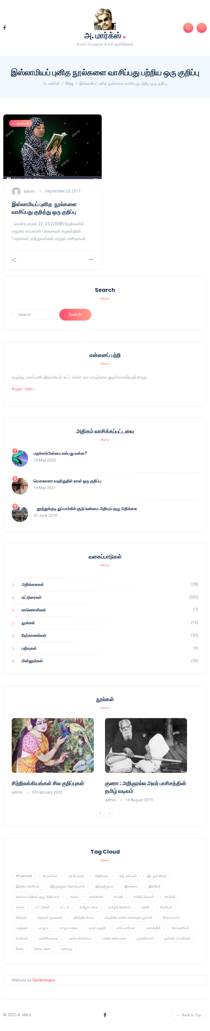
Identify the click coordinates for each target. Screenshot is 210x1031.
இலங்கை (131, 886)
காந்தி (118, 897)
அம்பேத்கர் (76, 876)
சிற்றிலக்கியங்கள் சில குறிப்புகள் (48, 783)
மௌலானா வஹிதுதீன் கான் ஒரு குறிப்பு (67, 481)
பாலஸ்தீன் (153, 928)
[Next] (110, 813)
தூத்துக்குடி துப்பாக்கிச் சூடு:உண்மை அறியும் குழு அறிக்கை (85, 508)
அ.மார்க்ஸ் (50, 876)
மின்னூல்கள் (32, 660)
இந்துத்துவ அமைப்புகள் (67, 886)
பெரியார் (22, 938)
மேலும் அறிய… (24, 388)
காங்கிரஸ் (96, 897)
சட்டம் (64, 907)
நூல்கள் (28, 622)
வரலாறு (66, 949)
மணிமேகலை (48, 938)
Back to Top (191, 1015)
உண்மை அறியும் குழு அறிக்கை (37, 897)
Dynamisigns (44, 980)
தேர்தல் (21, 917)
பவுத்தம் (22, 928)
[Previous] (100, 813)
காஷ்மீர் (170, 897)
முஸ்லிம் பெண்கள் (177, 938)
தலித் (146, 907)
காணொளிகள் (34, 609)
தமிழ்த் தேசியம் (119, 907)
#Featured (24, 876)
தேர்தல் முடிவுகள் (50, 917)
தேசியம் (166, 907)
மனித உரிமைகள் (114, 938)
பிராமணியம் (180, 928)
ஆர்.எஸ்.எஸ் (128, 876)
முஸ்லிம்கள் (145, 938)
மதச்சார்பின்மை (80, 938)
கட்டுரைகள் (20, 123)
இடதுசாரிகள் (157, 876)
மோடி (20, 949)
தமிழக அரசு (89, 907)
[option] (58, 757)
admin (29, 191)
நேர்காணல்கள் (34, 635)
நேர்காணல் (171, 917)
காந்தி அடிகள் (143, 897)
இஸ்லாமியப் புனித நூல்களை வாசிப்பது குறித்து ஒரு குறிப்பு (44, 208)
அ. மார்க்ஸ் (105, 35)
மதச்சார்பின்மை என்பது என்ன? (60, 453)
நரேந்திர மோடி (83, 917)
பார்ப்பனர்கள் (125, 928)
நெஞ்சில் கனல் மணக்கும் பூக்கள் (128, 917)
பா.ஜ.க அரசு (69, 928)
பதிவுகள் (29, 648)
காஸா (20, 907)
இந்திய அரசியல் (28, 886)
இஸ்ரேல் (154, 886)
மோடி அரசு (42, 949)
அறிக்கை (102, 876)
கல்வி (74, 897)
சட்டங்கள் (42, 907)
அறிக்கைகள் (33, 584)
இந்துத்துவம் (104, 886)
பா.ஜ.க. (43, 928)
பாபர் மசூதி (97, 928)
